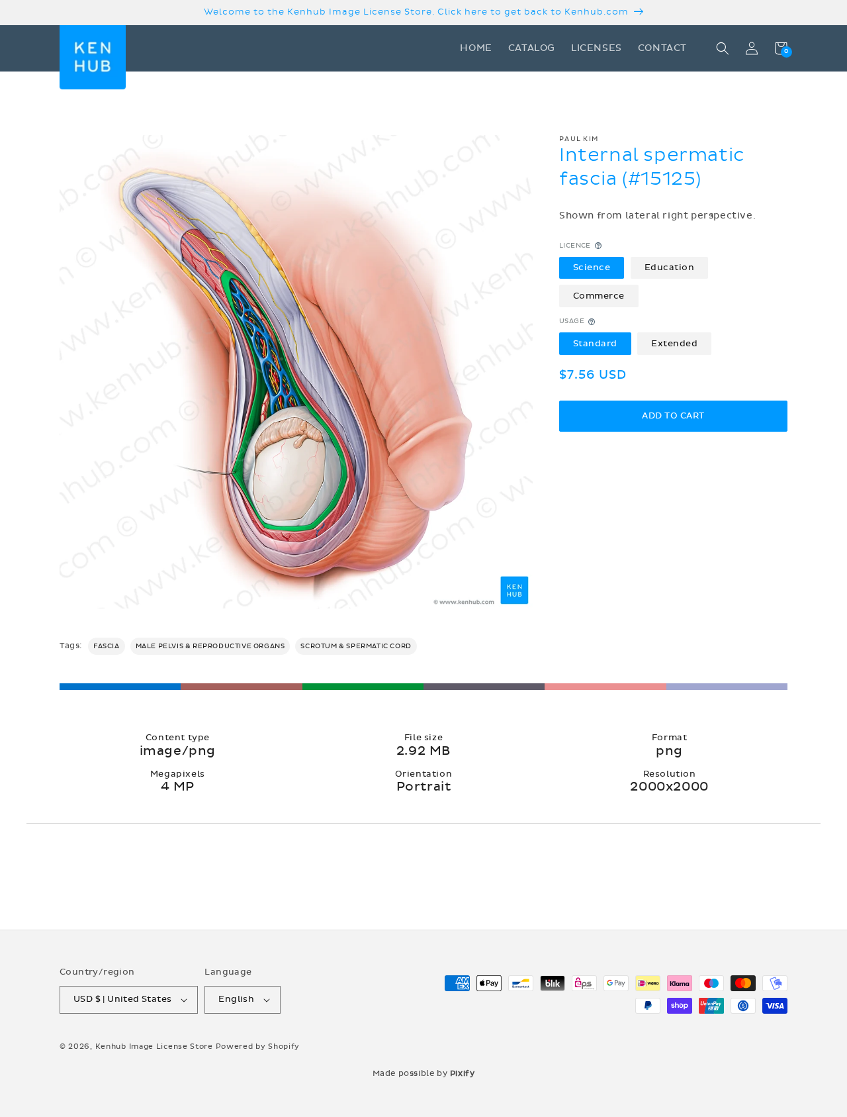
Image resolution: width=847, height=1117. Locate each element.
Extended (674, 343)
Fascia (106, 646)
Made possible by (424, 1073)
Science (592, 267)
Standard (595, 343)
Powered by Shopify (258, 1046)
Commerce (599, 296)
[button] (722, 48)
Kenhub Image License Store (154, 1046)
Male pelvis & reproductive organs (210, 646)
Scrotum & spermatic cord (355, 646)
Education (670, 267)
